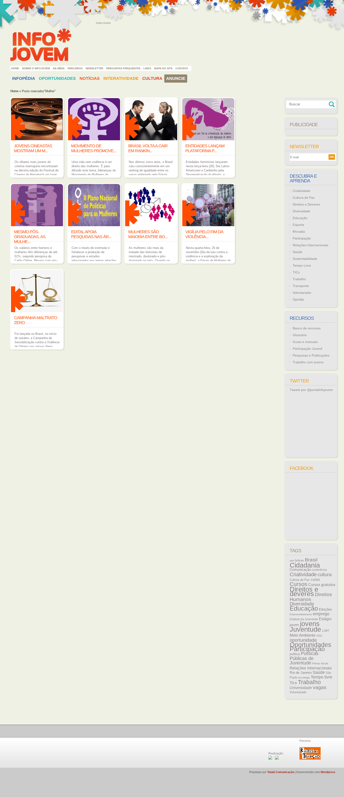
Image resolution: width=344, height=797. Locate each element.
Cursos (298, 584)
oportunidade (303, 640)
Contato (182, 68)
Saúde (297, 252)
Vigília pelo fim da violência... (204, 234)
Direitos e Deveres (306, 204)
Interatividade (121, 78)
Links (147, 68)
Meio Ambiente (302, 635)
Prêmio (316, 663)
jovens (310, 623)
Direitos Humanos (311, 597)
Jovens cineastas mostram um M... (33, 148)
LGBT (325, 630)
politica (295, 654)
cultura (325, 574)
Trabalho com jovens (308, 362)
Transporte (301, 286)
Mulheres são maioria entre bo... (148, 234)
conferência (319, 570)
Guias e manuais (305, 342)
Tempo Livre (302, 265)
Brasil (311, 559)
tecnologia (304, 677)
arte (292, 560)
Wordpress (328, 772)
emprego (321, 614)
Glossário (300, 335)
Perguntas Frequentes (123, 68)
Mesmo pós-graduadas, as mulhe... (29, 236)
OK (331, 157)
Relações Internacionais (310, 245)
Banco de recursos (307, 328)
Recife (324, 663)
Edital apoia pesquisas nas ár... (91, 234)
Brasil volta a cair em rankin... (148, 148)
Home (15, 68)
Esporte (298, 225)
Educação (300, 218)
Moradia (299, 231)
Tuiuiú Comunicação (280, 772)
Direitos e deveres (304, 592)
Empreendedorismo (301, 614)
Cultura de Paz (304, 197)
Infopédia (23, 78)
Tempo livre (321, 677)
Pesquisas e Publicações (311, 355)
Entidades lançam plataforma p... (204, 148)
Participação (302, 238)
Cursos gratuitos (321, 585)
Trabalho (299, 279)
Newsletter (94, 68)
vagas (319, 687)
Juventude (305, 629)
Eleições (325, 609)
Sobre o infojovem (36, 68)
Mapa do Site (163, 68)
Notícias (90, 78)
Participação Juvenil (307, 349)
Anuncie (175, 78)
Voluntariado (302, 293)
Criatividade (301, 191)
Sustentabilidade (305, 259)
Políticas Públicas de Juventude (304, 658)
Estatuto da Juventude (304, 619)
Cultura (152, 78)
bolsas (299, 560)
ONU (319, 635)
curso (315, 579)
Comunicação (300, 570)
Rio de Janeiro (301, 673)
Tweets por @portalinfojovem (311, 390)
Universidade (301, 688)
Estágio (325, 619)
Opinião (298, 299)
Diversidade (301, 211)
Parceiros (75, 68)
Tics (293, 683)
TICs (296, 272)
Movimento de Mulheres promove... (93, 148)
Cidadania (305, 565)
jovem (294, 625)
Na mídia (59, 68)
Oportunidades (57, 78)
